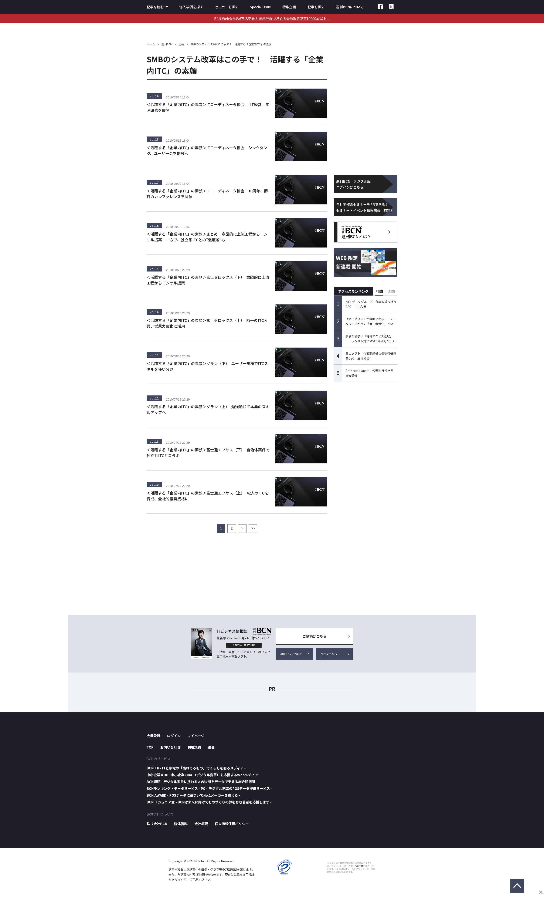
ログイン (174, 735)
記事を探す (315, 6)
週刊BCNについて (350, 6)
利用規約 (194, 747)
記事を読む (155, 6)
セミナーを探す (226, 6)
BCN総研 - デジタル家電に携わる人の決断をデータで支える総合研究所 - (202, 781)
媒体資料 (181, 823)
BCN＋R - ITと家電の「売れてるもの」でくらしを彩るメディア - (196, 767)
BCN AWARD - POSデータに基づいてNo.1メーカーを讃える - (193, 795)
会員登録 (153, 735)
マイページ (195, 735)
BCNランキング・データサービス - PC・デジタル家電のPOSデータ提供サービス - (209, 788)
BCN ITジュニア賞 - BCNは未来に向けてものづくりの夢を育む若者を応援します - (209, 802)
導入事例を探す (191, 6)
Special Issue (260, 6)
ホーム (151, 44)
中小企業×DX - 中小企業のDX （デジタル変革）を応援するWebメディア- (203, 774)
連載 (181, 44)
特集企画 (289, 6)
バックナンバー (330, 654)
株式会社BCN (157, 823)
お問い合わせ (170, 747)
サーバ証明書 (356, 865)
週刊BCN (166, 44)
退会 (211, 747)
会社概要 (201, 823)
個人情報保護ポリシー (232, 823)
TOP (150, 747)
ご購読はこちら (314, 636)
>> (253, 528)
